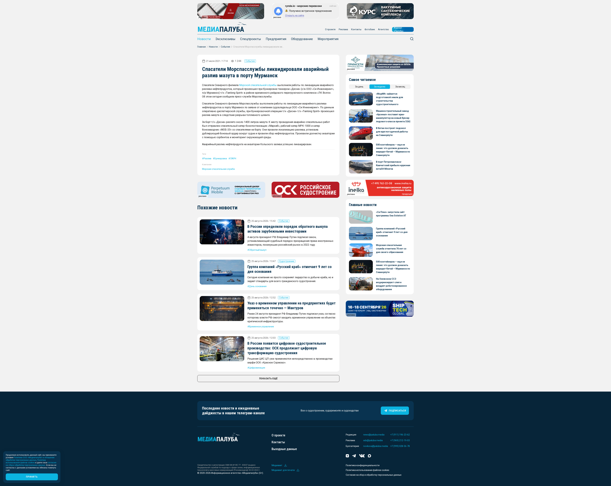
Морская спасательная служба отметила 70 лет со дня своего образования (391, 248)
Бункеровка (220, 158)
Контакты (356, 29)
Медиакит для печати (283, 470)
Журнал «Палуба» (399, 29)
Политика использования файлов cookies (367, 470)
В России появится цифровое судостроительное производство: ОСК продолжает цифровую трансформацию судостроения (286, 348)
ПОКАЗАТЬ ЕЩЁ (268, 378)
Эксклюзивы (225, 39)
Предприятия (276, 39)
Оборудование (302, 39)
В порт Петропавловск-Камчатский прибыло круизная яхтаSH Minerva (393, 165)
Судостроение (286, 261)
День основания (258, 286)
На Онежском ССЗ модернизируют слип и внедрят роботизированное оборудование (391, 284)
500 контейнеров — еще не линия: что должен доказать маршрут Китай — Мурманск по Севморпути (393, 149)
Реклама (343, 29)
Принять (32, 477)
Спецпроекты (250, 39)
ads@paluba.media (373, 440)
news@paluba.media (373, 434)
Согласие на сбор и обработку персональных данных (373, 475)
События (225, 46)
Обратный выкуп (258, 250)
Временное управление (261, 326)
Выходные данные (284, 449)
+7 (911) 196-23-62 (400, 434)
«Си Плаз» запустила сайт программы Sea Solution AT (391, 214)
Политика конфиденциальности (362, 465)
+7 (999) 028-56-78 (400, 446)
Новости (204, 39)
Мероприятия (328, 39)
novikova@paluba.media (375, 446)
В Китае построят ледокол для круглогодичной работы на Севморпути (392, 131)
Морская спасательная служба (218, 169)
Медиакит (277, 465)
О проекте (330, 29)
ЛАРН (233, 158)
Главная (201, 46)
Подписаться (397, 410)
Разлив (207, 158)
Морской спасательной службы (258, 85)
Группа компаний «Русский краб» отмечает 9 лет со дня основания (391, 232)
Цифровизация (257, 367)
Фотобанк (370, 29)
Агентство (383, 29)
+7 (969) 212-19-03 (400, 440)
